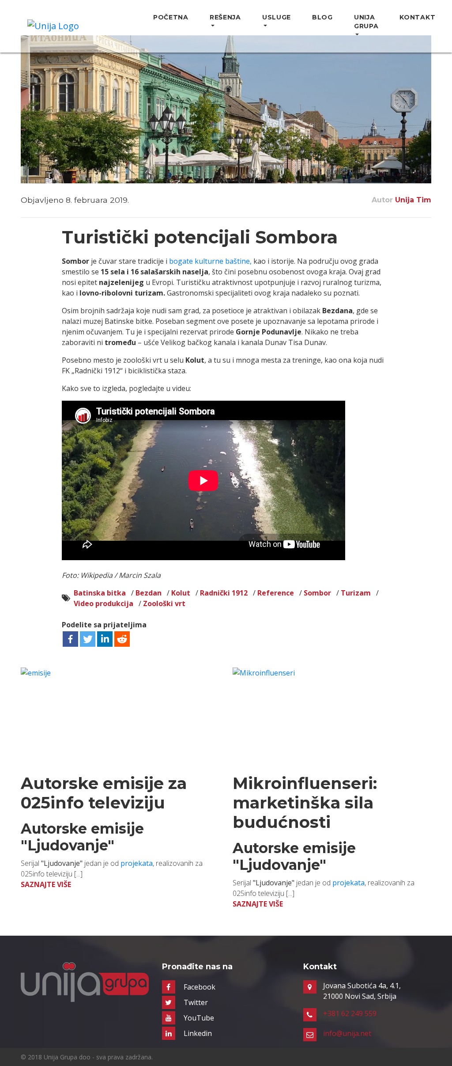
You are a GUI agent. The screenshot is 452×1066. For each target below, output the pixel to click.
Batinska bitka (100, 593)
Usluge (276, 17)
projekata (137, 863)
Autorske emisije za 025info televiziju (104, 792)
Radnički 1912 (224, 593)
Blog (322, 17)
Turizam (356, 593)
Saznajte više (46, 884)
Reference (275, 593)
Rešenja (225, 17)
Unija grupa (366, 21)
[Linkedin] (105, 639)
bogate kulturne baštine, (210, 261)
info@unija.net (347, 1033)
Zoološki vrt (164, 603)
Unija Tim (413, 200)
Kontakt (417, 17)
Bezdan (149, 593)
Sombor (317, 593)
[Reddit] (122, 639)
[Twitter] (87, 639)
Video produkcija (103, 603)
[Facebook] (70, 639)
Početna (170, 17)
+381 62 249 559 (350, 1013)
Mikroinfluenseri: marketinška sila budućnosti (305, 802)
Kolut (180, 593)
